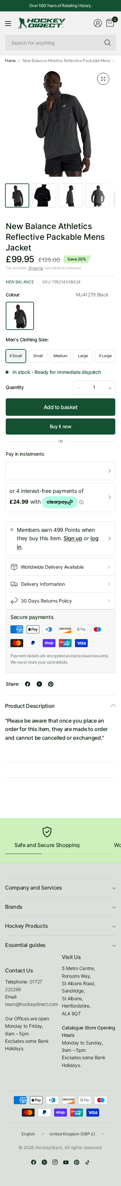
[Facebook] (33, 1162)
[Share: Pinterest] (50, 684)
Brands (14, 906)
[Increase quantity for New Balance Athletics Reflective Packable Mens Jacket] (110, 388)
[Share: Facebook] (27, 684)
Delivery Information (43, 584)
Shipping (35, 268)
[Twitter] (44, 1162)
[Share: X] (39, 684)
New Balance (20, 281)
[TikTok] (87, 1162)
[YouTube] (66, 1162)
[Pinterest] (76, 1162)
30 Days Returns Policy (46, 601)
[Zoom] (103, 79)
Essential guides (25, 945)
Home (10, 61)
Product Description (30, 705)
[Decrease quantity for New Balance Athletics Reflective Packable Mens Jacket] (78, 388)
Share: (12, 684)
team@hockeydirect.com (31, 1004)
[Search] (107, 42)
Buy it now (61, 426)
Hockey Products (26, 925)
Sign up (73, 538)
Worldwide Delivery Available (52, 567)
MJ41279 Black (19, 315)
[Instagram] (55, 1162)
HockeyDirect (48, 1147)
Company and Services (33, 887)
